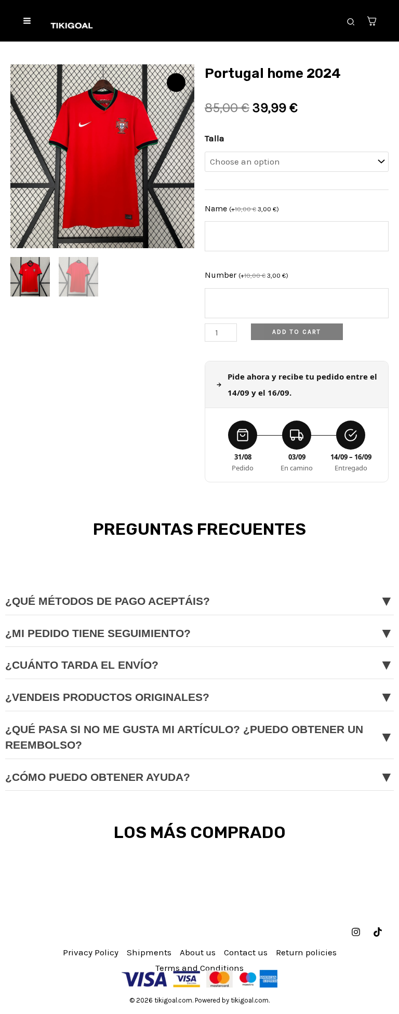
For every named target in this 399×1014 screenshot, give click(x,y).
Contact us (246, 952)
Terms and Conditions (199, 968)
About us (198, 952)
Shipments (149, 952)
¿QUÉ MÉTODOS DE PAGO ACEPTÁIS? (199, 601)
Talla (214, 138)
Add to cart (296, 331)
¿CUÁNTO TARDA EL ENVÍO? (199, 665)
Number (246, 275)
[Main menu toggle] (27, 20)
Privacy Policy (90, 952)
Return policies (306, 952)
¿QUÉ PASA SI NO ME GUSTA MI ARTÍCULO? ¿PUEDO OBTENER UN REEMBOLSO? (199, 737)
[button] (351, 22)
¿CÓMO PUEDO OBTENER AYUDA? (199, 777)
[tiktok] (377, 932)
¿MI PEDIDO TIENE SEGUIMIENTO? (199, 633)
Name (242, 208)
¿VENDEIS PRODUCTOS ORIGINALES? (199, 697)
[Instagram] (356, 932)
